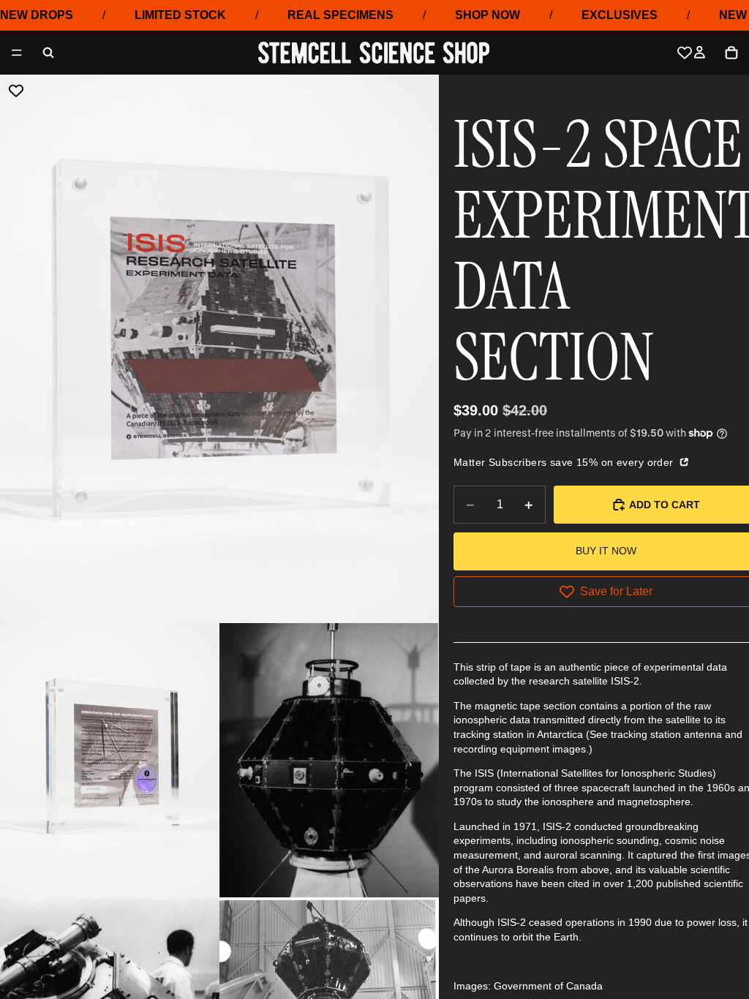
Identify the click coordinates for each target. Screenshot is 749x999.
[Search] (48, 53)
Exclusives (619, 15)
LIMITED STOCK (180, 15)
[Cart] (731, 53)
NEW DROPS (36, 15)
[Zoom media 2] (109, 760)
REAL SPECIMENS (340, 15)
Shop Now (487, 15)
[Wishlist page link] (684, 52)
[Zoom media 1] (219, 349)
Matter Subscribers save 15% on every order (565, 462)
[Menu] (17, 53)
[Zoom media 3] (329, 760)
